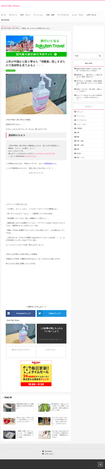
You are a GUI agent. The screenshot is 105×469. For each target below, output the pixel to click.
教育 (77, 149)
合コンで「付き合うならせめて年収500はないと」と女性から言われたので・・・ (89, 97)
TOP (4, 26)
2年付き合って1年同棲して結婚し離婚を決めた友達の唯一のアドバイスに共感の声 (89, 83)
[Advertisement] (36, 188)
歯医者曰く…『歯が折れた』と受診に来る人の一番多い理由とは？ (89, 76)
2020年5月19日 (30, 156)
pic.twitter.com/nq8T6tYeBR (45, 153)
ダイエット (13, 15)
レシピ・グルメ (77, 15)
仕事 (77, 132)
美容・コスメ (25, 15)
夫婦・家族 (80, 141)
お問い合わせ (91, 15)
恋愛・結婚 (50, 15)
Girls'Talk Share (10, 5)
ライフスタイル (63, 15)
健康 (77, 137)
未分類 (78, 153)
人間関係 (79, 128)
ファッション (38, 15)
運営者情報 (5, 20)
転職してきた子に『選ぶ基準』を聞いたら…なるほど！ (89, 90)
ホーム (3, 15)
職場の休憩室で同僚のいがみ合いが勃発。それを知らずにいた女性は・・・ (88, 70)
